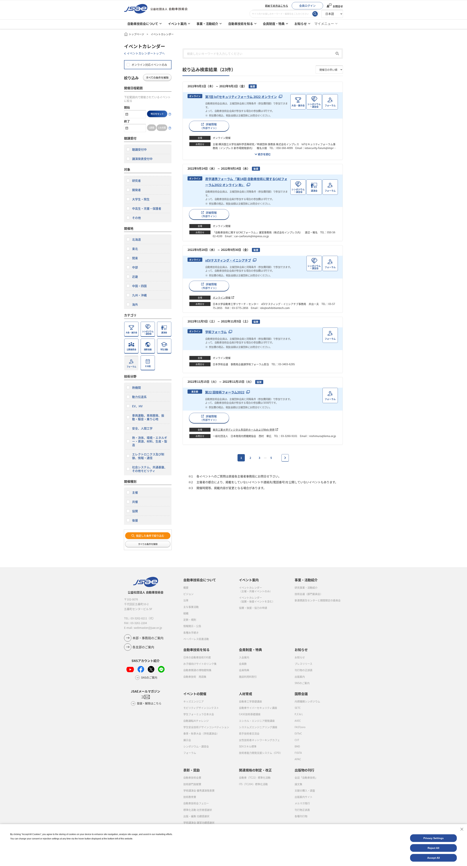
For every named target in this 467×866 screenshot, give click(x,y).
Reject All (433, 848)
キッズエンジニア (193, 701)
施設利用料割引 (248, 676)
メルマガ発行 (302, 803)
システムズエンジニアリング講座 (258, 727)
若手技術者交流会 (249, 733)
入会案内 (244, 657)
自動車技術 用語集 (194, 676)
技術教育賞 (189, 797)
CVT (297, 740)
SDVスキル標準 (247, 746)
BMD (297, 746)
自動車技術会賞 (192, 777)
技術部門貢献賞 (192, 784)
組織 (185, 613)
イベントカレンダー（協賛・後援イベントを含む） (257, 599)
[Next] (285, 457)
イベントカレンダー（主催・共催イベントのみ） (255, 589)
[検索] (315, 14)
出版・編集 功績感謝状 (196, 816)
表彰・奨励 (191, 770)
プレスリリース (303, 663)
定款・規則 (189, 619)
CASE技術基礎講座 (249, 714)
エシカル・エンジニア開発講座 (257, 720)
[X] (151, 669)
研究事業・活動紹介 (306, 587)
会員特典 (244, 670)
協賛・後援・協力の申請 (253, 608)
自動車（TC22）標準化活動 (255, 777)
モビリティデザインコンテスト (201, 708)
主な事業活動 (191, 607)
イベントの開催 (194, 693)
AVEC (298, 720)
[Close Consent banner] (462, 829)
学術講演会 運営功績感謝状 (199, 822)
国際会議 (301, 693)
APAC (298, 759)
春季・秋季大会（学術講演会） (201, 733)
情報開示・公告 (192, 626)
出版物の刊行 (304, 770)
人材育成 (245, 693)
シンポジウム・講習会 (196, 746)
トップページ (136, 34)
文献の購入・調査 (305, 790)
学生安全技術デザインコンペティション (206, 727)
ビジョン (188, 594)
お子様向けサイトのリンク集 (200, 663)
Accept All (433, 857)
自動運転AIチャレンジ (196, 720)
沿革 (185, 600)
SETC (298, 708)
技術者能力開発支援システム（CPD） (260, 753)
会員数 (243, 663)
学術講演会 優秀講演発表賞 (199, 790)
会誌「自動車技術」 (306, 777)
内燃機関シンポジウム (307, 701)
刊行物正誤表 (302, 810)
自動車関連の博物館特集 (197, 670)
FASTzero (300, 727)
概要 (185, 587)
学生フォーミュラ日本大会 (198, 714)
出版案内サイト (303, 797)
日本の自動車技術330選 (197, 657)
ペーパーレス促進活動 (196, 639)
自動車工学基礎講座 (250, 701)
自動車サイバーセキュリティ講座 (258, 708)
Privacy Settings (433, 838)
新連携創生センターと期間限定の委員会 (318, 600)
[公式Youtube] (130, 669)
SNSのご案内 (302, 683)
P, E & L (299, 714)
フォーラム (189, 753)
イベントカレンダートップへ (146, 53)
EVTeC (298, 733)
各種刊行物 (301, 816)
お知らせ (300, 657)
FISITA (298, 753)
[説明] (169, 114)
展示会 (187, 740)
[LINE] (161, 669)
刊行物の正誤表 (303, 670)
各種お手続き (191, 632)
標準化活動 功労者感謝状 (197, 810)
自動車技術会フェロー (196, 803)
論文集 (298, 784)
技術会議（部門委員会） (309, 594)
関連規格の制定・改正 (255, 770)
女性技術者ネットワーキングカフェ (259, 740)
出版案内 (300, 676)
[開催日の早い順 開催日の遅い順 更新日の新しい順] (329, 70)
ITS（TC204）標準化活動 (253, 784)
